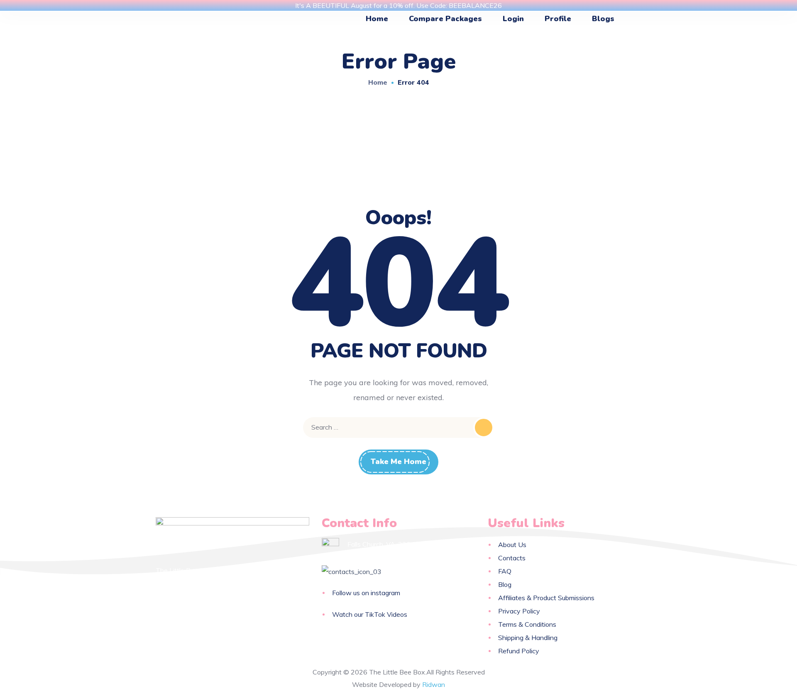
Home (377, 82)
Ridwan (433, 684)
